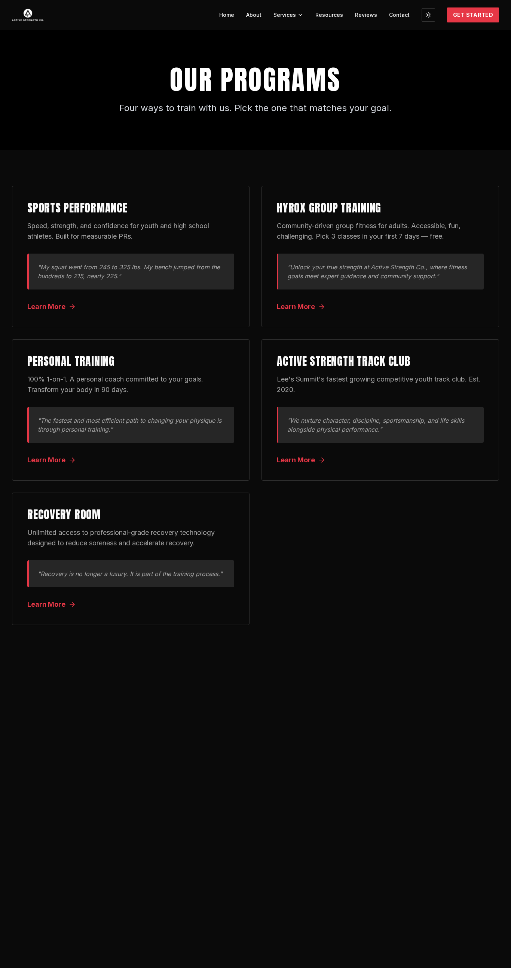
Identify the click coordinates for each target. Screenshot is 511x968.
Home (226, 15)
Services (284, 15)
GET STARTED (473, 15)
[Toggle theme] (428, 15)
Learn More (46, 306)
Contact (399, 15)
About (253, 15)
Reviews (366, 15)
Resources (329, 15)
